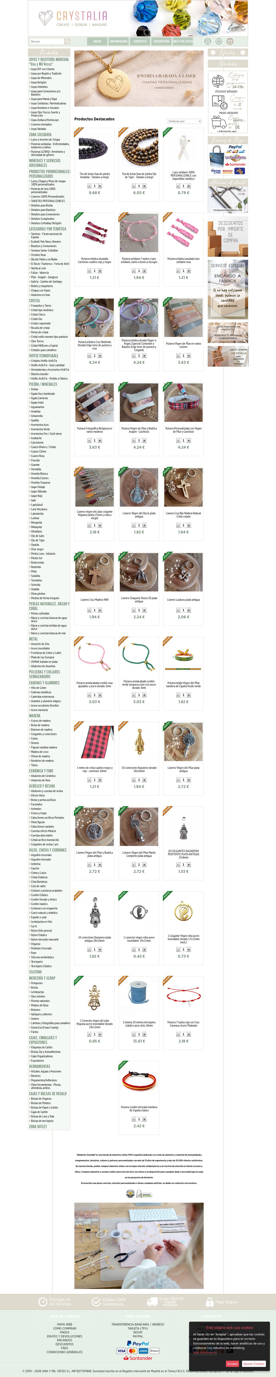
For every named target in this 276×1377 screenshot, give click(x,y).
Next (199, 79)
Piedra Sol (36, 558)
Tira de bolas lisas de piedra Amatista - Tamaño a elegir (95, 175)
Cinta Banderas (39, 881)
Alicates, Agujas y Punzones (46, 1071)
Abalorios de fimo (40, 780)
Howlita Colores (39, 478)
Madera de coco (39, 752)
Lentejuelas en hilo (41, 921)
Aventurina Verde (40, 429)
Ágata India (37, 402)
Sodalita (35, 576)
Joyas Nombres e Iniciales (45, 108)
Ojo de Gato (37, 536)
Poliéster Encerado (41, 948)
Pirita (34, 571)
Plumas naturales (40, 1001)
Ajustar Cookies (253, 1363)
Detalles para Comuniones (45, 214)
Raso (33, 953)
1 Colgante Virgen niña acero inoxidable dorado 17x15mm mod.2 (183, 939)
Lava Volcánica (39, 509)
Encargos (64, 1340)
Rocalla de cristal (40, 328)
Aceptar (232, 1363)
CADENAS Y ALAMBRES (44, 683)
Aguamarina (37, 407)
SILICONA (35, 972)
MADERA (34, 716)
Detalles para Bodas (42, 205)
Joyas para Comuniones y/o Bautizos (45, 92)
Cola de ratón (38, 886)
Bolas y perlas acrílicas (43, 800)
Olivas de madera (40, 756)
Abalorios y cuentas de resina (47, 791)
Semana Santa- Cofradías (44, 250)
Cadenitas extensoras (42, 696)
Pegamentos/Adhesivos (44, 1080)
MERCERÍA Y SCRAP (42, 978)
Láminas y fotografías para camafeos (50, 1023)
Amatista (35, 411)
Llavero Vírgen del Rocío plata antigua (139, 514)
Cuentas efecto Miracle (43, 831)
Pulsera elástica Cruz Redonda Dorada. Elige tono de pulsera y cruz (95, 345)
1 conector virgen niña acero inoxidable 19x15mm (139, 939)
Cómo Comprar (64, 1328)
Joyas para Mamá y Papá (44, 99)
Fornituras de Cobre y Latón (46, 653)
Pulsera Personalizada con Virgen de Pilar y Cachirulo (183, 429)
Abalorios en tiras (40, 295)
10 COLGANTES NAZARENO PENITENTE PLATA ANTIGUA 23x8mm (183, 854)
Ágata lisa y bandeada (43, 393)
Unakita (35, 589)
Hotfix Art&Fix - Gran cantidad (47, 365)
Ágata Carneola (39, 398)
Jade (33, 500)
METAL (33, 639)
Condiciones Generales (64, 1352)
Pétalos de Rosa (39, 1005)
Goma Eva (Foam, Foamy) (44, 1027)
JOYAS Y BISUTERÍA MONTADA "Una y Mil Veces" (49, 61)
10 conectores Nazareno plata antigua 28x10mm (94, 939)
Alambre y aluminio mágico (46, 701)
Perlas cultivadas (40, 613)
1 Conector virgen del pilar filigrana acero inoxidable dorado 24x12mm (95, 1023)
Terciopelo (37, 961)
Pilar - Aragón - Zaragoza (44, 277)
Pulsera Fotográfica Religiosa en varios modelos (94, 429)
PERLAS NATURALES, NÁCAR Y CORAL (49, 606)
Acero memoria (39, 710)
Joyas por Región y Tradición (46, 73)
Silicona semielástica (42, 957)
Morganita (36, 522)
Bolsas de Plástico (41, 1103)
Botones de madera (41, 729)
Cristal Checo (38, 314)
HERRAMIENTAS (39, 1066)
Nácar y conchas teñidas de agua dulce (48, 627)
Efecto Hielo (38, 795)
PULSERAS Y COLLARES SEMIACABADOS (44, 674)
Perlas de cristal (39, 332)
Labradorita (37, 513)
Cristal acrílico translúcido (45, 840)
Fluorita (35, 460)
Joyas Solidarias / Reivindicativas (48, 103)
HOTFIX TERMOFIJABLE (43, 356)
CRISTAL (34, 301)
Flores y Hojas (38, 813)
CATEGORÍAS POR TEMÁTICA (47, 229)
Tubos (34, 765)
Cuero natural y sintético (44, 913)
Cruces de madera (41, 720)
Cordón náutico (39, 904)
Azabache (36, 438)
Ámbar (34, 389)
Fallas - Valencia (40, 272)
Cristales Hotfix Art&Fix (44, 361)
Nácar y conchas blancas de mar (48, 633)
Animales (36, 809)
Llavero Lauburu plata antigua (183, 600)
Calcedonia (37, 442)
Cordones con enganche (44, 908)
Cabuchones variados (42, 826)
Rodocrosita (37, 562)
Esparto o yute (39, 917)
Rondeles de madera (42, 760)
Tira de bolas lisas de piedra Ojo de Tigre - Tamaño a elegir (139, 175)
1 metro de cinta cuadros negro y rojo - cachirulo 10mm (95, 769)
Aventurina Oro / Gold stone (46, 433)
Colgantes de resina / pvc (45, 844)
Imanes (35, 1018)
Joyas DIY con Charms (42, 69)
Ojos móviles (38, 996)
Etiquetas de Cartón (41, 1047)
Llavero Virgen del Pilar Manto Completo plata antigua (139, 854)
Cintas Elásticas (39, 877)
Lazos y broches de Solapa (45, 139)
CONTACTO (140, 41)
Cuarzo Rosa (37, 456)
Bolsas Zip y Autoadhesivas (45, 1052)
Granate (35, 465)
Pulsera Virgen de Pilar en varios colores (183, 345)
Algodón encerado (41, 855)
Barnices (35, 1076)
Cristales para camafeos (43, 350)
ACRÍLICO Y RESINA (42, 786)
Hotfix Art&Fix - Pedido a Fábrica (49, 378)
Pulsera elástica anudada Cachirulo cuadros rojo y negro (94, 260)
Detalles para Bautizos (43, 210)
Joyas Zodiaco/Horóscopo (45, 120)
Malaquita (36, 527)
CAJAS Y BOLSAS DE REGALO (47, 1094)
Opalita (35, 545)
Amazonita (37, 416)
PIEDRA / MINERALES (43, 384)
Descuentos (65, 1344)
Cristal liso (36, 319)
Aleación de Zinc (40, 644)
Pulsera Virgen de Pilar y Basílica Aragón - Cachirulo (139, 429)
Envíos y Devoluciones (64, 1336)
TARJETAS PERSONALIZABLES (48, 201)
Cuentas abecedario (42, 835)
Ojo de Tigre (38, 540)
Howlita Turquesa (40, 482)
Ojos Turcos (37, 341)
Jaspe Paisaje (38, 487)
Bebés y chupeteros (42, 286)
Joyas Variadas (38, 129)
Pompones (37, 983)
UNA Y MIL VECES (183, 41)
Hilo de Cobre (38, 688)
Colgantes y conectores (44, 734)
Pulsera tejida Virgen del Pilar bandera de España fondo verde (183, 684)
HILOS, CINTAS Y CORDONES (48, 850)
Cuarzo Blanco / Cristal (43, 447)
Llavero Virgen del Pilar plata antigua (183, 769)
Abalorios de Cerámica (43, 776)
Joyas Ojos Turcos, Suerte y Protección (45, 113)
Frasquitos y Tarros (41, 305)
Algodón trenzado (41, 859)
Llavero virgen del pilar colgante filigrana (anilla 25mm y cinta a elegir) (95, 514)
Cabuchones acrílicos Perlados (47, 817)
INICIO (97, 41)
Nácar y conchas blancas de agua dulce (49, 619)
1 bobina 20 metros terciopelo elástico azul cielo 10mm (139, 1023)
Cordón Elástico (39, 895)
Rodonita (36, 567)
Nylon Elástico (39, 935)
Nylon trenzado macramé (45, 939)
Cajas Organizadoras (42, 1056)
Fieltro (34, 1032)
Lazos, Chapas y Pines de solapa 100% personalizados (48, 182)
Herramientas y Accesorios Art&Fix (50, 369)
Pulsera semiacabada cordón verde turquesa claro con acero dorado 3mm (139, 684)
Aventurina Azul (40, 425)
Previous (79, 79)
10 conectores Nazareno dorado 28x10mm (139, 769)
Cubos (34, 738)
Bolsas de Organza (41, 1098)
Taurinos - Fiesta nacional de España (46, 235)
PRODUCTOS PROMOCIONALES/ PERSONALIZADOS (49, 174)
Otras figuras (38, 822)
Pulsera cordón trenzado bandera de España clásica (139, 1108)
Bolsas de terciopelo (42, 1121)
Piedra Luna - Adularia (43, 553)
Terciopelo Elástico (41, 966)
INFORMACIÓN (118, 41)
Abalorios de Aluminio (43, 666)
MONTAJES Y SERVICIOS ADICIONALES (45, 163)
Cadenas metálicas (41, 692)
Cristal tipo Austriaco (42, 310)
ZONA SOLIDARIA (40, 135)
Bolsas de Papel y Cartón (44, 1107)
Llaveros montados (41, 124)
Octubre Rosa (38, 255)
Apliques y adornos (41, 1014)
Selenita (35, 585)
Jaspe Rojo (36, 496)
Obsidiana (36, 531)
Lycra (34, 926)
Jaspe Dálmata (38, 491)
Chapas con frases (40, 290)
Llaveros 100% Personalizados (47, 196)
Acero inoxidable (40, 648)
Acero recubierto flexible (45, 705)
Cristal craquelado (41, 323)
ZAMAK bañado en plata (44, 662)
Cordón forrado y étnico (44, 899)
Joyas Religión (38, 82)
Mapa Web (64, 1324)
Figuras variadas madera (44, 747)
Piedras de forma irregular (45, 598)
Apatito (35, 420)
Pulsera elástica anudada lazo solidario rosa (183, 260)
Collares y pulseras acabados (46, 890)
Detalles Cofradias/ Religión (46, 223)
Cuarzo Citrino (38, 451)
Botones (35, 1010)
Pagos (64, 1332)
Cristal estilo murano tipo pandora (49, 337)
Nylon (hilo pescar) (41, 930)
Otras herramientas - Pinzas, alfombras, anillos (46, 1086)
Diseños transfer (39, 374)
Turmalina (36, 580)
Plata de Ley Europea (42, 657)
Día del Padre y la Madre (44, 259)
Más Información (205, 1352)
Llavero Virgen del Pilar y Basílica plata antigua (94, 854)
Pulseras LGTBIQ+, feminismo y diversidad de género (48, 153)
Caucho (35, 868)
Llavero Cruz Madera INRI (95, 600)
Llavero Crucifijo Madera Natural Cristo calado (183, 514)
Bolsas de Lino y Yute (42, 1116)
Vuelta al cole (38, 268)
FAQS (64, 1348)
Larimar (35, 518)
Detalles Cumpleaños (42, 219)
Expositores (37, 1060)
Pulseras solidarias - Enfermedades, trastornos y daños (50, 145)
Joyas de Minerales (41, 78)
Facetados (36, 804)
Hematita (36, 469)
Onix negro (37, 549)
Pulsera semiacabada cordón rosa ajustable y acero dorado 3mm (95, 684)
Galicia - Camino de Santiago (46, 281)
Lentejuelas (37, 992)
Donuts (35, 743)
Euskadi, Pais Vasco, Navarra (46, 241)
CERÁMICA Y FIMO (41, 771)
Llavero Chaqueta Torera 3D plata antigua (139, 599)
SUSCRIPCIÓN (161, 41)
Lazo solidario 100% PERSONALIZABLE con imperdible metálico (183, 175)
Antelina (35, 864)
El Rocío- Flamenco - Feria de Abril (50, 264)
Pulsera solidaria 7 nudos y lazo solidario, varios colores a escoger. (139, 260)
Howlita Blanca (39, 473)
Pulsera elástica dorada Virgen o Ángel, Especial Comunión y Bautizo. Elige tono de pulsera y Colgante (139, 345)
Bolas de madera (40, 725)
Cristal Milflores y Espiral (44, 345)
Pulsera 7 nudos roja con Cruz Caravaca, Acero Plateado (183, 1023)
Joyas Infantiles (39, 87)
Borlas (34, 987)
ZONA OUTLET (38, 1127)
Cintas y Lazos (38, 873)
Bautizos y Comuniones (43, 246)
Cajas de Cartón (39, 1112)
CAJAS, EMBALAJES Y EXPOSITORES (43, 1040)
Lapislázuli (37, 505)
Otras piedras (38, 593)
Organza (35, 944)
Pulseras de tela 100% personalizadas (43, 190)
